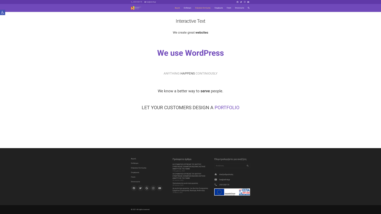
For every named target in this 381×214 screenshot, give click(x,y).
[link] (2, 12)
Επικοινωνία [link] (135, 182)
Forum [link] (133, 177)
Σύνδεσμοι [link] (134, 163)
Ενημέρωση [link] (135, 172)
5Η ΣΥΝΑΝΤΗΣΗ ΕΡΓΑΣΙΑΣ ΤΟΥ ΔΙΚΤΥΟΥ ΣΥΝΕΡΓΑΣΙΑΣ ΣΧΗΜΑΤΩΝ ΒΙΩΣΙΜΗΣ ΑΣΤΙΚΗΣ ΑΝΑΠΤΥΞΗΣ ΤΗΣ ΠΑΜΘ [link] (189, 176)
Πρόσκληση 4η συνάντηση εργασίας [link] (185, 183)
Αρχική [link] (133, 159)
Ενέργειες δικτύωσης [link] (138, 168)
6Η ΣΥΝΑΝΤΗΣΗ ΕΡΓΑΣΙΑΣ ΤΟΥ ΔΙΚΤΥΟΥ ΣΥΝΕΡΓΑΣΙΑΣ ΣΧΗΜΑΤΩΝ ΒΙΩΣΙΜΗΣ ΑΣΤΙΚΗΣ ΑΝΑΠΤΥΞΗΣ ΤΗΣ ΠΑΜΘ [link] (189, 166)
